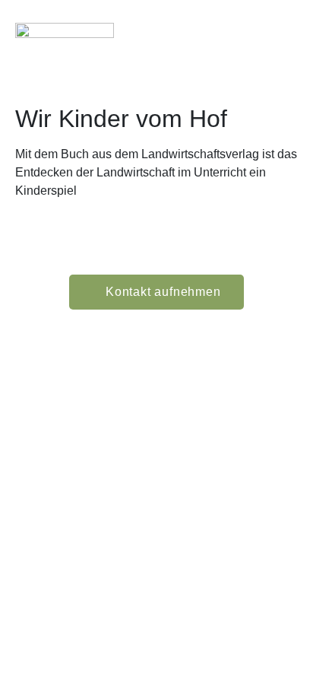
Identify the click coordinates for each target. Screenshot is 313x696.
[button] (283, 43)
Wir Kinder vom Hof (121, 118)
